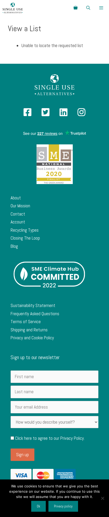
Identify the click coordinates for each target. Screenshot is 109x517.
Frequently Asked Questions (35, 314)
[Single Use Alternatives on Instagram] (81, 114)
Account (18, 222)
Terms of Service (26, 321)
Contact (18, 214)
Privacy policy (63, 506)
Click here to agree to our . (49, 438)
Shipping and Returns (29, 330)
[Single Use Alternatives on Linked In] (63, 114)
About (16, 198)
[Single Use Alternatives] (13, 8)
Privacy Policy (72, 438)
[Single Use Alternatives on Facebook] (27, 114)
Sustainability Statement (33, 305)
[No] (102, 498)
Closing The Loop (25, 238)
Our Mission (20, 206)
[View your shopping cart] (75, 8)
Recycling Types (25, 230)
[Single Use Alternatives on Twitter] (45, 114)
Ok (38, 506)
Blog (14, 246)
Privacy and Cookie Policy (32, 338)
